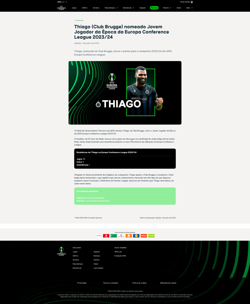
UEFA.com (118, 252)
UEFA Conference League (61, 8)
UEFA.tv (75, 256)
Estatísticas (77, 268)
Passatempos (78, 264)
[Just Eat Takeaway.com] (129, 236)
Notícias (97, 256)
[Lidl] (136, 236)
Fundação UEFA (120, 256)
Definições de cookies (168, 283)
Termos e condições (110, 283)
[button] (111, 8)
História (96, 260)
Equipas (97, 252)
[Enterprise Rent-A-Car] (114, 236)
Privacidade (81, 283)
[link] (74, 8)
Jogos (75, 252)
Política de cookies (139, 283)
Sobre (96, 264)
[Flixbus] (151, 236)
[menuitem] (74, 8)
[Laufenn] (99, 236)
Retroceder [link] (80, 20)
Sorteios (76, 260)
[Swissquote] (121, 236)
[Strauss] (106, 236)
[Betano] (144, 236)
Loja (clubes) (98, 268)
